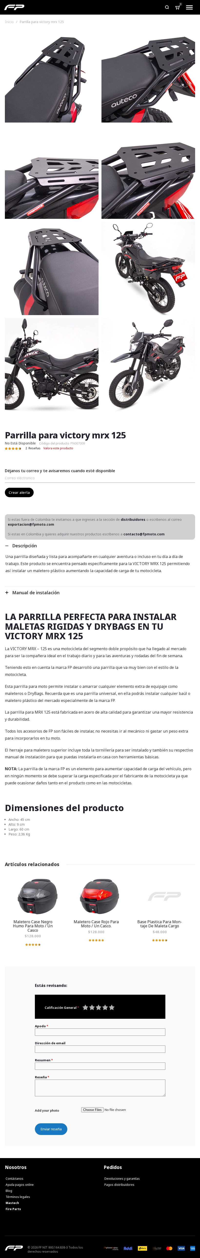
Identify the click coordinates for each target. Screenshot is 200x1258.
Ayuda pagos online (20, 1185)
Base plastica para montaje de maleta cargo (163, 896)
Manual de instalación (36, 592)
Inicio (9, 22)
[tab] (100, 546)
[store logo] (14, 7)
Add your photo (47, 1110)
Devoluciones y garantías (122, 1179)
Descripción (24, 546)
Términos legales (18, 1197)
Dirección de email (50, 1043)
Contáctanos (14, 1179)
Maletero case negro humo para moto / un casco (36, 896)
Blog (9, 1191)
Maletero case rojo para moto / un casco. (100, 896)
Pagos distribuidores (119, 1185)
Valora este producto (58, 448)
